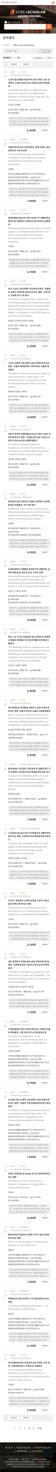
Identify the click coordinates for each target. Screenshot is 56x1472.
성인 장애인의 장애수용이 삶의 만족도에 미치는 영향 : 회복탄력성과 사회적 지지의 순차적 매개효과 (29, 965)
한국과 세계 (13, 110)
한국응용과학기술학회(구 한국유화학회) (24, 535)
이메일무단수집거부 (42, 1448)
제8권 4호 (24, 110)
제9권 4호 (27, 1390)
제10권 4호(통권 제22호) (18, 1059)
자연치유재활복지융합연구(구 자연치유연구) (26, 174)
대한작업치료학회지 (16, 735)
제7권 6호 (24, 1197)
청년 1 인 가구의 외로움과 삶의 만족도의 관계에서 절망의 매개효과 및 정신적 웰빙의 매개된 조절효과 (29, 640)
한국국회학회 (13, 113)
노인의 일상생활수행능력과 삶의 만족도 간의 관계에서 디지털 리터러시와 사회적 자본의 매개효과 (29, 83)
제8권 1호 (24, 924)
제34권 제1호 (32, 735)
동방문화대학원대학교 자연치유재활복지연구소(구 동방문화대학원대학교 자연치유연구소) (28, 182)
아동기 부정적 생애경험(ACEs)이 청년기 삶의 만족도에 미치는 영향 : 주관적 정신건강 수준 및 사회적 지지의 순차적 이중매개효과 (29, 437)
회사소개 (9, 1448)
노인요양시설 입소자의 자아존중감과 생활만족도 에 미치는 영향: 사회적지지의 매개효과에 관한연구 (29, 836)
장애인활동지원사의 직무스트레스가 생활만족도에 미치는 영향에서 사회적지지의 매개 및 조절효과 (29, 221)
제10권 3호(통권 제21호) (18, 1258)
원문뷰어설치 (22, 1451)
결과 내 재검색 (13, 22)
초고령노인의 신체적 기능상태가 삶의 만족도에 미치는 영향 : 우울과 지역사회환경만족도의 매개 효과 (29, 1103)
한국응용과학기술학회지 (18, 528)
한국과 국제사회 (14, 992)
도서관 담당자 (37, 1451)
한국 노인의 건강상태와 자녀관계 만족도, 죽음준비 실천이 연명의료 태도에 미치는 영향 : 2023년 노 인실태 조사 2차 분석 (29, 292)
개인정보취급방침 (23, 1448)
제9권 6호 (27, 992)
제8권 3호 (24, 251)
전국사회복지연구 (15, 799)
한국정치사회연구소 (16, 995)
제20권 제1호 (30, 799)
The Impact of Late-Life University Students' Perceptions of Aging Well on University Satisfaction (27, 1184)
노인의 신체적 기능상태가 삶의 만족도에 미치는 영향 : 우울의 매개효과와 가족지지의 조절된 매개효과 (29, 366)
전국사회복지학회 (15, 802)
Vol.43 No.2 (35, 528)
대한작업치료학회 (15, 738)
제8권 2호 (24, 670)
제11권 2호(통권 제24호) (18, 177)
